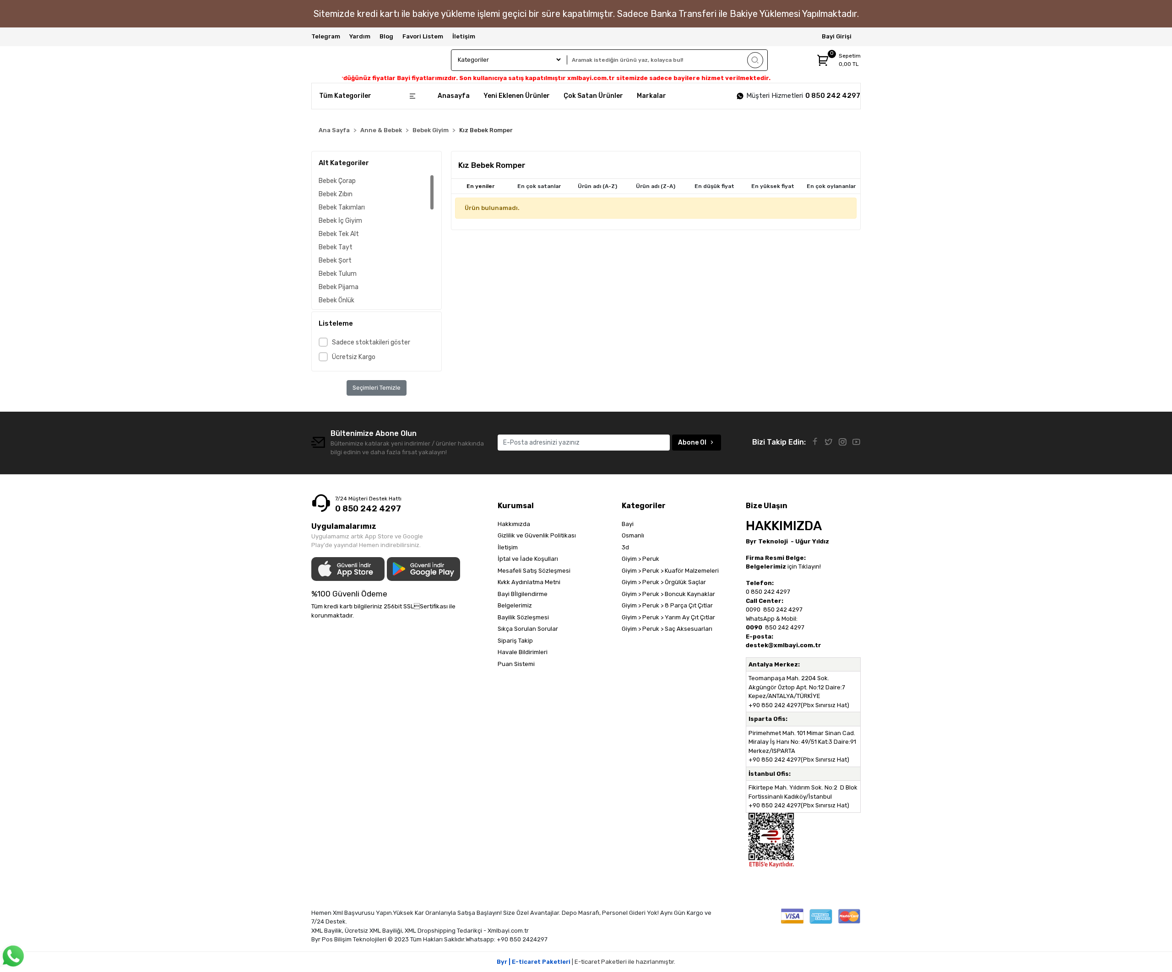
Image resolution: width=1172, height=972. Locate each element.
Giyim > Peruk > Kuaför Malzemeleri (670, 570)
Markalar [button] (651, 96)
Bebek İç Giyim (340, 221)
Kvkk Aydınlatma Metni (529, 582)
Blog (386, 36)
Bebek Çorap (337, 181)
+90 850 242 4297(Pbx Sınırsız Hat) (799, 705)
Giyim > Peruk (640, 558)
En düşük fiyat (714, 186)
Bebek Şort (335, 260)
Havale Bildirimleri (523, 652)
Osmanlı (633, 535)
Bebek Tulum (338, 274)
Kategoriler (644, 505)
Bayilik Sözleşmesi (523, 617)
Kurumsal (516, 505)
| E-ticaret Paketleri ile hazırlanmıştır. (586, 961)
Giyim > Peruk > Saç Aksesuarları (667, 628)
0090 (754, 609)
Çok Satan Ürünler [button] (593, 96)
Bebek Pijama (338, 287)
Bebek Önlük (336, 300)
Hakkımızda (514, 524)
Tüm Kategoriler (345, 96)
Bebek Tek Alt (339, 234)
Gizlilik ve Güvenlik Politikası (537, 535)
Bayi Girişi (837, 36)
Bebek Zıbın (336, 194)
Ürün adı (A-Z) (597, 186)
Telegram (325, 36)
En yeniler (480, 186)
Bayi (628, 524)
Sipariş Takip (515, 640)
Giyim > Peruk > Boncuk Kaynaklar (668, 594)
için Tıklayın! (783, 566)
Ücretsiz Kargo (353, 357)
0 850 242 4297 (832, 95)
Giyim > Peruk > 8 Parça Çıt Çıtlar (667, 605)
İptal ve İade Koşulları (528, 558)
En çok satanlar (539, 186)
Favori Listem (422, 36)
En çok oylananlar (831, 186)
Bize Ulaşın (766, 505)
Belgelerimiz (515, 605)
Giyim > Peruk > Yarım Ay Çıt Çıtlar (668, 617)
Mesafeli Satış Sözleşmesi (534, 570)
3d (625, 547)
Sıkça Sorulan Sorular (528, 628)
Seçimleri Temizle (377, 387)
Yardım (359, 36)
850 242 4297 (782, 609)
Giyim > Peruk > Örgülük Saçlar (664, 582)
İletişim (463, 36)
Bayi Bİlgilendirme (523, 594)
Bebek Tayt (336, 247)
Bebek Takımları (342, 207)
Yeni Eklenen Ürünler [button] (516, 96)
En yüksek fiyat (772, 186)
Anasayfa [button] (454, 96)
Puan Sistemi (516, 664)
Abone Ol (692, 442)
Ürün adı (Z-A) (655, 186)
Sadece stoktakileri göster (371, 342)
